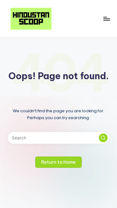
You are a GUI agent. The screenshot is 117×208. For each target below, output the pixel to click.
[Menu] (106, 18)
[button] (103, 137)
